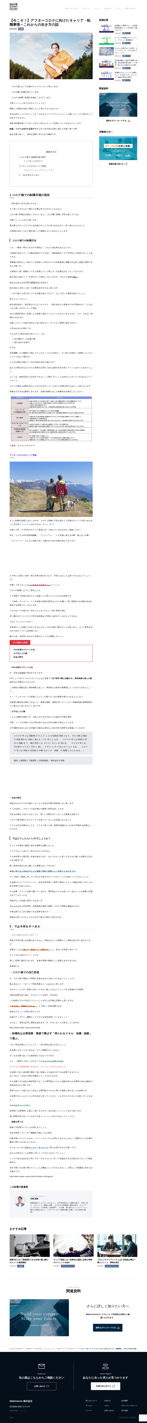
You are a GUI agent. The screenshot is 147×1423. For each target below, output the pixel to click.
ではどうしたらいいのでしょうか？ (39, 170)
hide (53, 152)
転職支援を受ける (103, 1386)
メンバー (97, 8)
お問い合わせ (130, 8)
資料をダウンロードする (106, 1328)
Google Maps (14, 1410)
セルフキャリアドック (68, 1266)
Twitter (12, 1417)
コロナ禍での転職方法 (33, 161)
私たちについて (72, 8)
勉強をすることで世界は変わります (25, 1012)
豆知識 (21, 29)
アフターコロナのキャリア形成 (32, 166)
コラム (118, 8)
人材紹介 (20, 1266)
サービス (86, 8)
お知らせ (108, 8)
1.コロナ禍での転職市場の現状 (32, 157)
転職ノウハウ (126, 33)
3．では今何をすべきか (29, 175)
